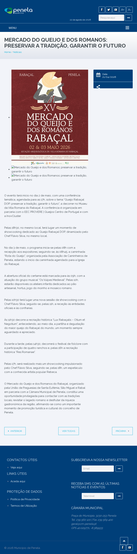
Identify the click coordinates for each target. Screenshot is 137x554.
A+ (122, 9)
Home (7, 52)
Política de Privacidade (25, 499)
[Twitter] (109, 10)
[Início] (18, 10)
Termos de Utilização (24, 505)
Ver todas (68, 431)
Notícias (17, 52)
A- (129, 9)
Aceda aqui (18, 481)
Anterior (16, 431)
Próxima (121, 431)
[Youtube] (116, 10)
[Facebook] (102, 10)
